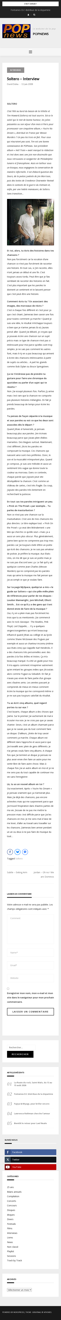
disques (11, 1214)
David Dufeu (12, 84)
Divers (10, 1219)
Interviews (15, 70)
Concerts (11, 1200)
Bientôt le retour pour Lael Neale (30, 1123)
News (10, 1242)
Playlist (10, 1251)
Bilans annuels (14, 1191)
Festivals (11, 1223)
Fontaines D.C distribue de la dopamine (30, 10)
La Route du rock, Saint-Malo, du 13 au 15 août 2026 (33, 1084)
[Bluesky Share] (17, 852)
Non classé (12, 1246)
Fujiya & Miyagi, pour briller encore (31, 1103)
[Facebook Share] (10, 852)
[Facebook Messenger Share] (25, 852)
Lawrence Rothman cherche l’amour (32, 1113)
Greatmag (36, 1312)
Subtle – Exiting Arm (17, 872)
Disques (11, 1210)
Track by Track (14, 1260)
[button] (28, 15)
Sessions (11, 1255)
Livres (10, 1237)
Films (9, 1228)
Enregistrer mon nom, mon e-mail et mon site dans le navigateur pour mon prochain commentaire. (30, 997)
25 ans (10, 1187)
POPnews (41, 34)
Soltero (19, 858)
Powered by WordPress (13, 1312)
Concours (12, 1205)
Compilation (13, 1196)
